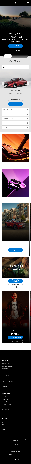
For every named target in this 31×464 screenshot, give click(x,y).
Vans (3, 422)
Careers (3, 424)
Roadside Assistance (7, 404)
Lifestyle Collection (7, 402)
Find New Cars (5, 363)
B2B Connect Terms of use (15, 455)
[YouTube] (15, 459)
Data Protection (15, 451)
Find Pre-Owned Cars (7, 366)
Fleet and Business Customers (9, 427)
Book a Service (5, 397)
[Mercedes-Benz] (8, 56)
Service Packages (6, 407)
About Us (4, 429)
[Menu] (28, 3)
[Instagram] (18, 459)
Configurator (5, 368)
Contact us (4, 386)
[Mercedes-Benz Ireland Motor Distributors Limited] (15, 3)
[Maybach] (23, 56)
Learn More (16, 95)
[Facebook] (12, 459)
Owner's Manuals (6, 412)
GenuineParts (5, 409)
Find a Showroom (6, 384)
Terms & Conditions (15, 445)
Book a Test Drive (6, 379)
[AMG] (15, 56)
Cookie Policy (15, 448)
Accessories (5, 399)
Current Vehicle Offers (7, 381)
